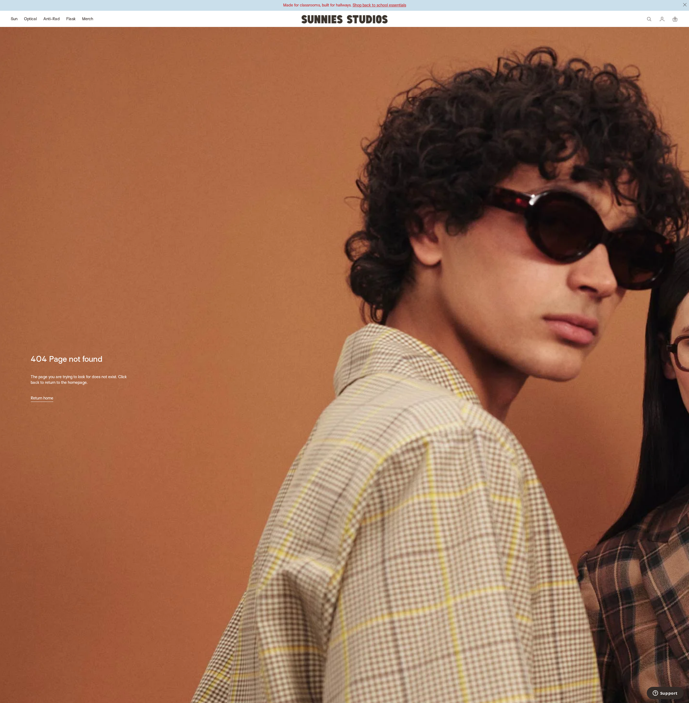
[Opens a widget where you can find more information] (665, 693)
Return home (42, 398)
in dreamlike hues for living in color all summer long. (344, 5)
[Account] (662, 19)
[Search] (649, 19)
